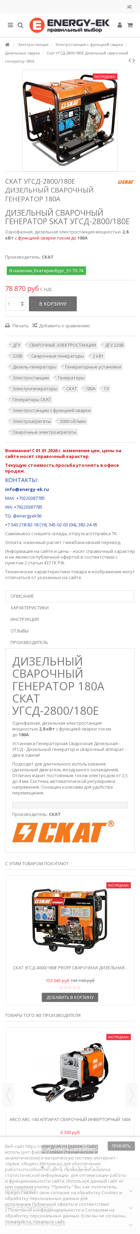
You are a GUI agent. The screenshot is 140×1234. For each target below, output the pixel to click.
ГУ (106, 388)
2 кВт (98, 356)
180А (90, 388)
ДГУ (16, 345)
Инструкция (25, 619)
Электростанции (31, 378)
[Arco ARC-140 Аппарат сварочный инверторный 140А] (70, 1073)
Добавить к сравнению (64, 326)
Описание (22, 596)
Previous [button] (8, 1095)
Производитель (29, 642)
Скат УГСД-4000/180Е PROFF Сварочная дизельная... (70, 968)
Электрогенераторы (35, 388)
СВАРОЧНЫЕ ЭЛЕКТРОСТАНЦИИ (62, 345)
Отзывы (20, 631)
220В (17, 356)
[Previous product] (129, 60)
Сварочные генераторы (57, 356)
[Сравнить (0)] (129, 7)
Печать (20, 326)
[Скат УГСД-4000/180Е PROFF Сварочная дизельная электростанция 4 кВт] (70, 921)
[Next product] (134, 60)
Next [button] (131, 1095)
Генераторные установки (93, 367)
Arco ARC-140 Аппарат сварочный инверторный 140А (70, 1119)
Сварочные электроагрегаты (44, 432)
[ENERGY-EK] (70, 25)
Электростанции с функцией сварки (52, 410)
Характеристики (30, 608)
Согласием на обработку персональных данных (60, 1213)
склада (59, 533)
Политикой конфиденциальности (44, 1210)
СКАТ (71, 388)
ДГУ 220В (114, 345)
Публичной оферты (53, 1204)
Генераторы (71, 378)
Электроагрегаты (32, 421)
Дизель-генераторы (34, 367)
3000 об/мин (73, 421)
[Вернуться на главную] (7, 44)
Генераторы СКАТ (32, 399)
